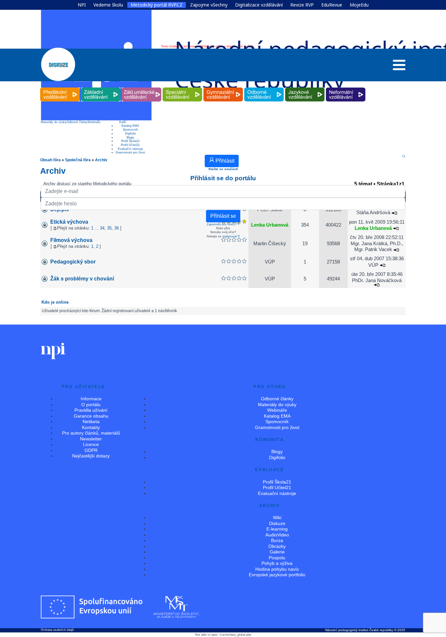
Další (122, 122)
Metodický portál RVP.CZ (157, 5)
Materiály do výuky (54, 122)
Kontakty (91, 427)
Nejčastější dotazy (91, 455)
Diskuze (277, 523)
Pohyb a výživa (277, 563)
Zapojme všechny (209, 5)
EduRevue (331, 5)
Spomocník (130, 129)
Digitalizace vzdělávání (259, 5)
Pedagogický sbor (73, 261)
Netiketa (91, 421)
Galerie (277, 551)
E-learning (277, 529)
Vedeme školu (108, 5)
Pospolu (277, 557)
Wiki (277, 517)
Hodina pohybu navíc (277, 569)
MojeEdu (359, 5)
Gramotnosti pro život (130, 152)
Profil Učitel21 (130, 145)
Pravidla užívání (90, 410)
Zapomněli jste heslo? (221, 224)
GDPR (91, 450)
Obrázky (277, 546)
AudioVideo (277, 534)
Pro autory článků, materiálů (91, 433)
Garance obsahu (91, 416)
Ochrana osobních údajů (57, 629)
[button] (399, 66)
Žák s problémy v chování (82, 278)
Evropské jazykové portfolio (277, 574)
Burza (277, 540)
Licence (91, 444)
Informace (91, 398)
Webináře (94, 122)
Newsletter (91, 438)
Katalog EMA (130, 125)
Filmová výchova (71, 240)
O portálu (91, 404)
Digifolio (130, 133)
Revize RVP (302, 5)
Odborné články (77, 122)
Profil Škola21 (130, 141)
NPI (82, 5)
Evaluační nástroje (130, 149)
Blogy (130, 137)
